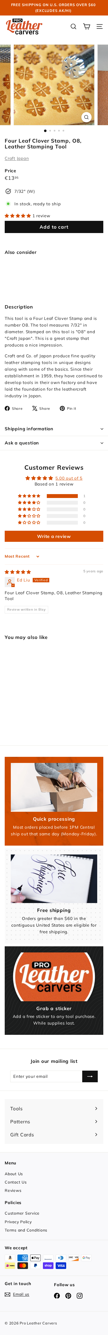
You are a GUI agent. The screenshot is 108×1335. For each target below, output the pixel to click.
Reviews (13, 1190)
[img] (18, 572)
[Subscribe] (90, 1076)
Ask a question (22, 443)
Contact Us (16, 1182)
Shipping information (29, 428)
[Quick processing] (54, 787)
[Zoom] (86, 117)
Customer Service (22, 1213)
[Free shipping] (54, 878)
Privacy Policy (18, 1221)
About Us (14, 1173)
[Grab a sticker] (54, 976)
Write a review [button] (54, 536)
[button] (18, 215)
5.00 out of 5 (69, 478)
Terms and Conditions (26, 1230)
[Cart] (86, 26)
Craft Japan (17, 158)
